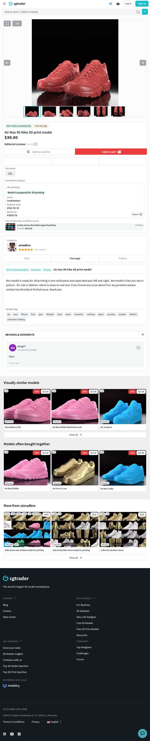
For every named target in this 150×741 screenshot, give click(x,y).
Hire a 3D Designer (86, 617)
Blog (5, 604)
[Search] (145, 12)
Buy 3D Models (84, 598)
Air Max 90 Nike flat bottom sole (67, 427)
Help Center (9, 617)
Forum (80, 659)
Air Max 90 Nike (12, 488)
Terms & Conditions (13, 721)
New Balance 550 (13, 427)
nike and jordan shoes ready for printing (71, 550)
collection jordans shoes (112, 550)
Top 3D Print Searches (15, 672)
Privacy (36, 721)
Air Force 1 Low (60, 488)
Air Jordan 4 (106, 427)
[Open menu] (4, 4)
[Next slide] (143, 63)
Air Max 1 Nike (107, 488)
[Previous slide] (7, 63)
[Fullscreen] (7, 23)
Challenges (82, 653)
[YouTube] (12, 734)
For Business (83, 604)
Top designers (84, 647)
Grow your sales (11, 647)
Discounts (81, 635)
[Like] (27, 161)
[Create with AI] (111, 4)
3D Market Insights (13, 653)
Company (7, 598)
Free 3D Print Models (87, 629)
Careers (7, 611)
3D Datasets (82, 611)
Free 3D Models (84, 623)
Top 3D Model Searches (15, 666)
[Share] (123, 161)
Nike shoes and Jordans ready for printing (24, 550)
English (53, 722)
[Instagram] (19, 734)
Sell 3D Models (11, 641)
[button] (138, 12)
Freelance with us (12, 660)
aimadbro (24, 245)
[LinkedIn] (5, 734)
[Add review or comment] (143, 334)
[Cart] (118, 4)
